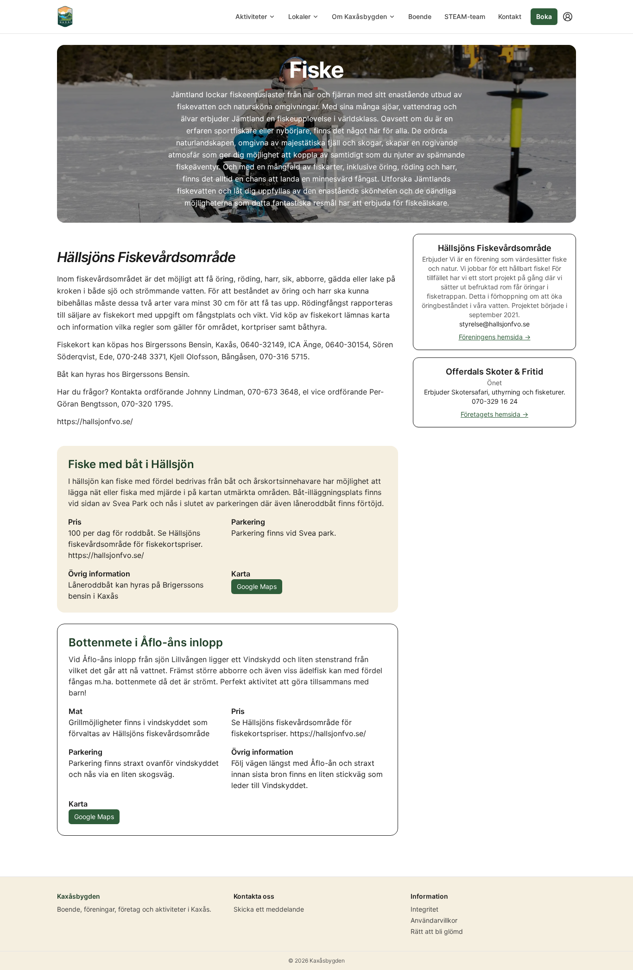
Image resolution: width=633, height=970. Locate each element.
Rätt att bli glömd (437, 931)
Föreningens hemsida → (495, 337)
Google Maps (257, 586)
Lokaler (299, 16)
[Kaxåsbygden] (65, 17)
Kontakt (509, 16)
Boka (544, 16)
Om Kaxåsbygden (359, 16)
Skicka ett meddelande (269, 909)
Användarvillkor (434, 920)
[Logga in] (567, 16)
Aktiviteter (251, 16)
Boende (419, 16)
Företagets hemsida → (494, 414)
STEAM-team (464, 16)
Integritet (424, 909)
